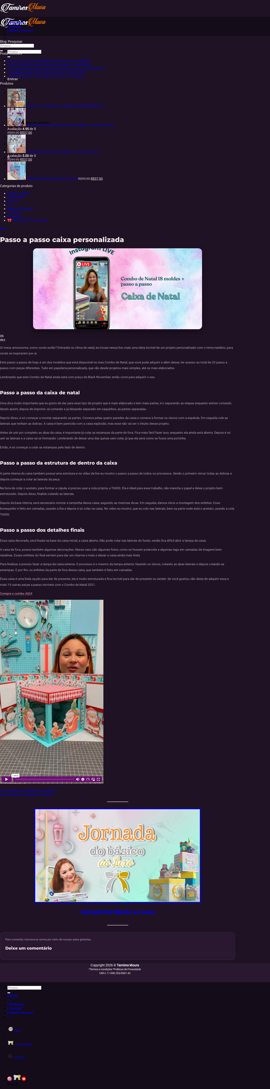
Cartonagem (16, 197)
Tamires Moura (128, 965)
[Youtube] (23, 1080)
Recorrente (15, 216)
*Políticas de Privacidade (127, 969)
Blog (17, 1031)
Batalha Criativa (18, 193)
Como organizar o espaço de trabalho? (28, 791)
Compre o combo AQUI (16, 593)
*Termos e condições (101, 969)
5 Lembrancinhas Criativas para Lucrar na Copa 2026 (46, 72)
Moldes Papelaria (20, 209)
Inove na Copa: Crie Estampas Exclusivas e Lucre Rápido (48, 61)
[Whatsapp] (17, 1080)
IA (8, 205)
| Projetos (15, 22)
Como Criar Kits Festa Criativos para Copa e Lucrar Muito (48, 64)
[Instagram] (9, 1080)
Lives (3, 228)
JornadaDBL (22, 1044)
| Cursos (14, 26)
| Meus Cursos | (20, 30)
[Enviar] (8, 56)
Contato (18, 1057)
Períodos (13, 212)
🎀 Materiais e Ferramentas (27, 220)
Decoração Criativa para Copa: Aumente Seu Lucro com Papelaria (55, 68)
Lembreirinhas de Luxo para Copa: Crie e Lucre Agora (46, 76)
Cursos (12, 201)
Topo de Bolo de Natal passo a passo (27, 794)
